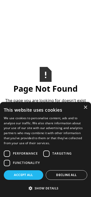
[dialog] (45, 149)
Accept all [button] (23, 175)
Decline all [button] (66, 175)
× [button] (85, 107)
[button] (45, 188)
